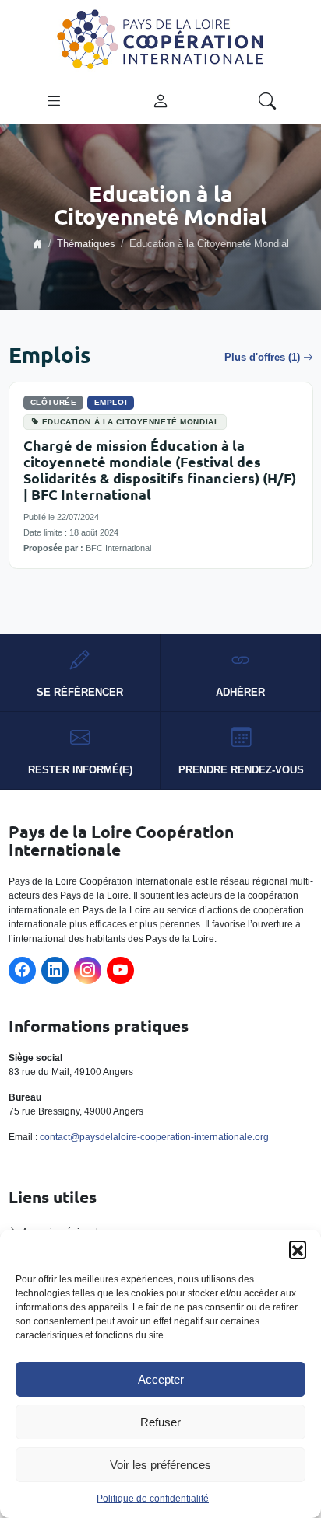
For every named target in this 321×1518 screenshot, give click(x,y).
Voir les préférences (160, 1464)
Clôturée (53, 402)
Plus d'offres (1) (262, 357)
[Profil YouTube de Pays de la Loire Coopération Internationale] (120, 970)
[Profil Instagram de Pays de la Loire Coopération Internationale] (87, 970)
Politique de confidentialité (153, 1498)
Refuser (160, 1422)
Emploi (110, 402)
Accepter (161, 1379)
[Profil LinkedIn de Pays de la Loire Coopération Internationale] (55, 970)
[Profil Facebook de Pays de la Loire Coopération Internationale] (22, 970)
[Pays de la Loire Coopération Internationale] (160, 38)
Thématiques (86, 244)
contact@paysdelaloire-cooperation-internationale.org (154, 1137)
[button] (297, 1249)
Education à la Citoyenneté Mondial (130, 421)
